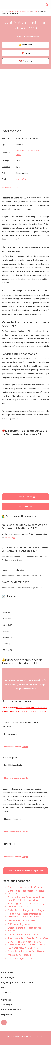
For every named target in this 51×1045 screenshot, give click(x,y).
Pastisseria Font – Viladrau (23, 934)
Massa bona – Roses (19, 955)
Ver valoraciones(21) (10, 187)
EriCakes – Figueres (19, 924)
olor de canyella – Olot (21, 958)
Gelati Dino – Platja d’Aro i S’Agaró (27, 910)
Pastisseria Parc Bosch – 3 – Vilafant (28, 938)
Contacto (6, 1000)
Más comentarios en (16, 746)
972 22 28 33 (10, 538)
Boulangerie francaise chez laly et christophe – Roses (27, 905)
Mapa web (6, 1015)
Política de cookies (11, 1010)
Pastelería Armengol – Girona (25, 887)
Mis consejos (7, 977)
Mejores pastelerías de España (17, 982)
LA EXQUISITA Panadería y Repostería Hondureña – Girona (26, 949)
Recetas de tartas (10, 972)
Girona (29, 36)
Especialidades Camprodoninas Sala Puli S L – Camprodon (26, 898)
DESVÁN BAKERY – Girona (23, 920)
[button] (47, 5)
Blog (3, 987)
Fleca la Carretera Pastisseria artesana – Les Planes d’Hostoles (27, 915)
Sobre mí (6, 992)
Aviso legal (6, 1005)
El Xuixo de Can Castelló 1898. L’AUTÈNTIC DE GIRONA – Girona (27, 943)
